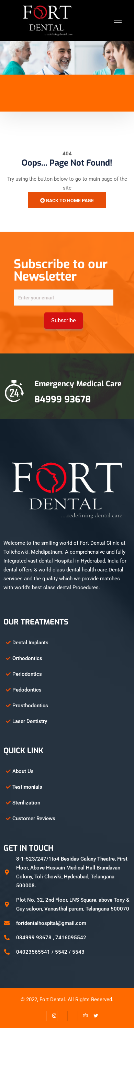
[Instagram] (52, 1016)
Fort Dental (52, 999)
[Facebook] (41, 1016)
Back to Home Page (69, 200)
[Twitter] (93, 1016)
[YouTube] (72, 1016)
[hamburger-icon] (117, 20)
